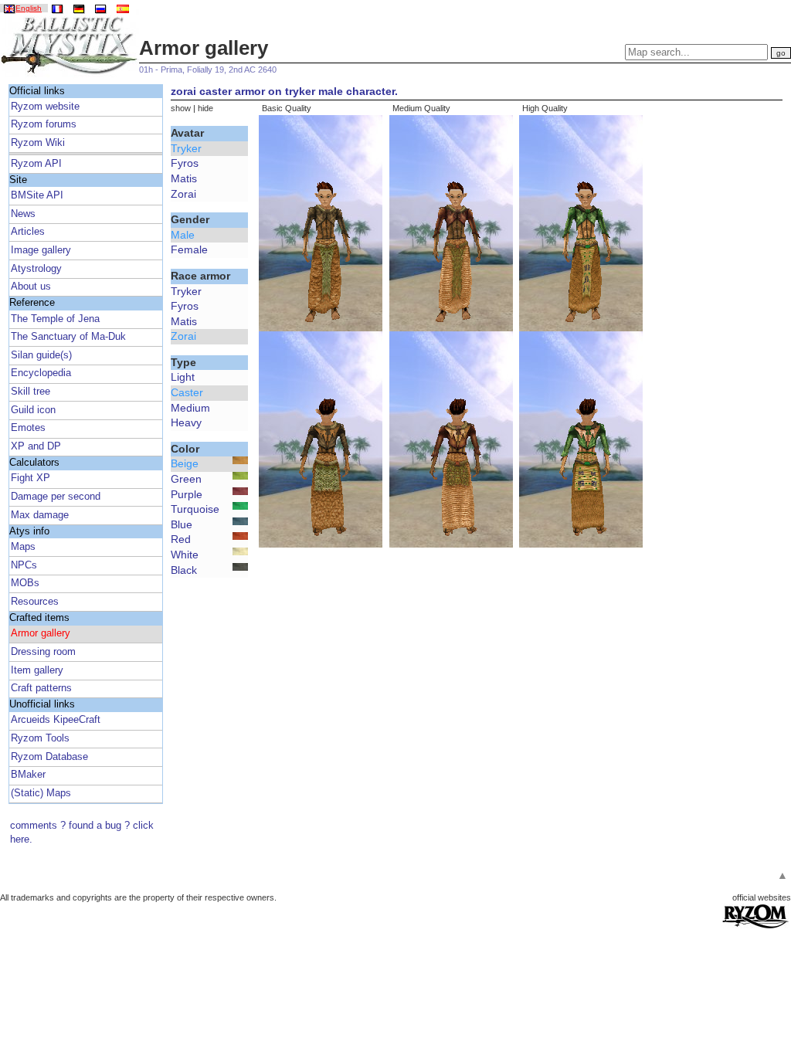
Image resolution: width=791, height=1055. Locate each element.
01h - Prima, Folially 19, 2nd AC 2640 (208, 69)
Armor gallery (40, 633)
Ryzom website (45, 106)
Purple (186, 494)
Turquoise (195, 509)
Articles (28, 231)
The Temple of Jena (55, 319)
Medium (190, 408)
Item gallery (37, 670)
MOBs (25, 583)
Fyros (185, 163)
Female (189, 249)
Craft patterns (41, 688)
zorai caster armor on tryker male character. (284, 91)
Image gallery (41, 250)
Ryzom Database (49, 756)
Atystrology (36, 268)
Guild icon (33, 410)
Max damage (40, 515)
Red (181, 539)
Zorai (183, 194)
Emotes (28, 427)
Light (183, 377)
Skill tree (30, 391)
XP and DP (36, 446)
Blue (181, 524)
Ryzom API (36, 163)
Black (184, 570)
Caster (187, 392)
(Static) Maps (41, 793)
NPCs (24, 565)
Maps (23, 546)
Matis (184, 178)
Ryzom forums (43, 124)
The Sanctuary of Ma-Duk (68, 336)
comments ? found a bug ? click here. (82, 832)
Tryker (186, 148)
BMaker (28, 774)
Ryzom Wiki (38, 142)
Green (186, 479)
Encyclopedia (41, 373)
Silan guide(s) (41, 355)
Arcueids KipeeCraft (55, 719)
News (23, 214)
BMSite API (37, 195)
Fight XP (30, 478)
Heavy (186, 422)
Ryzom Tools (40, 738)
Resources (35, 601)
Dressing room (43, 651)
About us (31, 286)
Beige (185, 463)
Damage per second (55, 496)
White (185, 554)
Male (183, 235)
